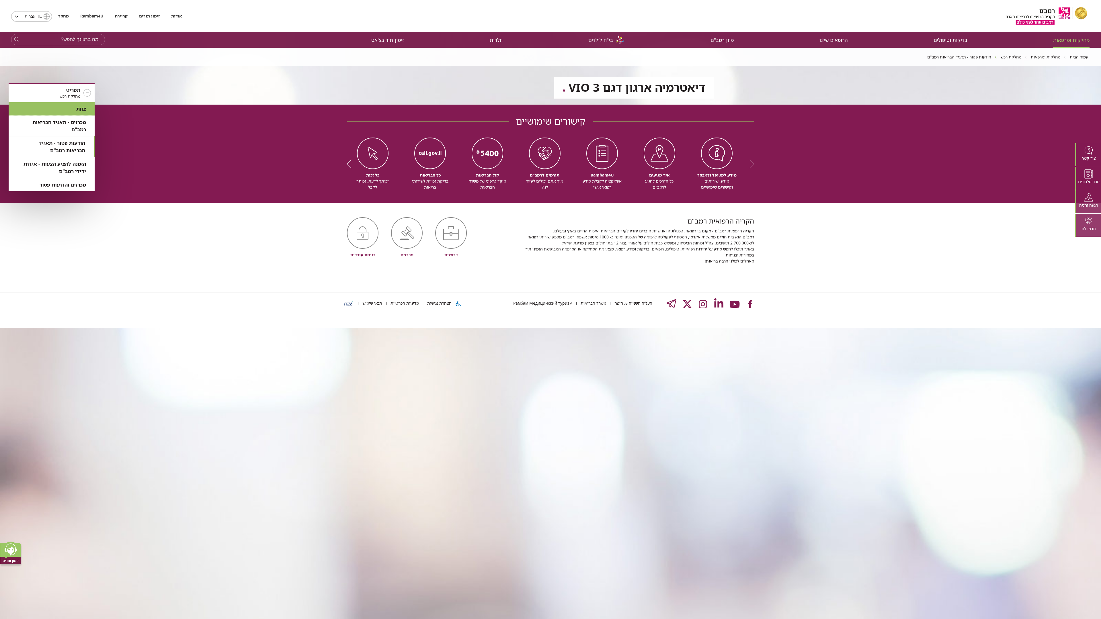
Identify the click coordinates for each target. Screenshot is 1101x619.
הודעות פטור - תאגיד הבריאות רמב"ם (62, 147)
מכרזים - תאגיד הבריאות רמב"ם (59, 126)
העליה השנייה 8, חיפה (632, 303)
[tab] (1088, 154)
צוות (81, 108)
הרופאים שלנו (833, 40)
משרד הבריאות (592, 303)
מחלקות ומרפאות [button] (1071, 40)
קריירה (121, 16)
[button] (52, 93)
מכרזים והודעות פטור (63, 184)
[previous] (750, 164)
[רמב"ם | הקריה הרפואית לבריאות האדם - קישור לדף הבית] (1047, 16)
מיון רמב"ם (722, 40)
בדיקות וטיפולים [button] (950, 40)
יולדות (496, 40)
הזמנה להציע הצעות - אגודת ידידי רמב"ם (55, 167)
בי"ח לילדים (600, 40)
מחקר (63, 16)
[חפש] (17, 40)
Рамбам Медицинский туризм (542, 303)
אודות (176, 16)
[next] (351, 164)
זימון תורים (149, 16)
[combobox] (31, 16)
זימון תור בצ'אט (387, 40)
